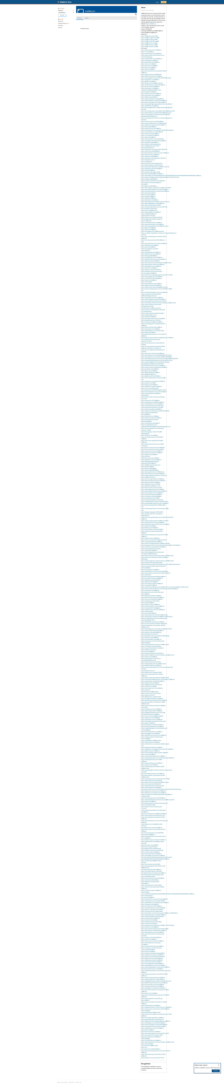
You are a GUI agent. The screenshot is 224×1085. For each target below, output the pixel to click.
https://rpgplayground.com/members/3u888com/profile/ (156, 981)
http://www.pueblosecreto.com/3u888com (152, 969)
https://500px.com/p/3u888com (149, 97)
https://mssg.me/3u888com (148, 194)
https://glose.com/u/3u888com (149, 371)
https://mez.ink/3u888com (148, 170)
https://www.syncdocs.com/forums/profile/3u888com (155, 1009)
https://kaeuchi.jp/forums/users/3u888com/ (152, 773)
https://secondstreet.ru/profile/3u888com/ (152, 963)
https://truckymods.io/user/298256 (150, 498)
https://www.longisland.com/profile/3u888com (153, 299)
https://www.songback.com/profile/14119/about (154, 475)
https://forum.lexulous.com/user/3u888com (152, 984)
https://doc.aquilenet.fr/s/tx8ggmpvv (151, 608)
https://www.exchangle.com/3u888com (151, 409)
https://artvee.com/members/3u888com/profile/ (154, 540)
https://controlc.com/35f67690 (149, 923)
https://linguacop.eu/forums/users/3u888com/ (153, 791)
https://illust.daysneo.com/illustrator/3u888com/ (154, 930)
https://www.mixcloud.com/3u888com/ (151, 93)
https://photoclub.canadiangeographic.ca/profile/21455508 (156, 275)
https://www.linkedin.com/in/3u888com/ (151, 58)
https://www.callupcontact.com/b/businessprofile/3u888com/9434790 (159, 358)
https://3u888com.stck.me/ (148, 477)
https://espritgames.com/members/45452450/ (153, 988)
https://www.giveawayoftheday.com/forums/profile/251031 (157, 360)
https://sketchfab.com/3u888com (150, 106)
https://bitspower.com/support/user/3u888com (153, 792)
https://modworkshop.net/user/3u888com (152, 946)
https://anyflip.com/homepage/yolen (151, 144)
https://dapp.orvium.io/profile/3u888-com (152, 958)
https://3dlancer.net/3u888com (149, 454)
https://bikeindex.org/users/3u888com (151, 418)
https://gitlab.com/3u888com (148, 81)
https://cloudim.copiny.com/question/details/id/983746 (155, 573)
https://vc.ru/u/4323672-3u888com (150, 135)
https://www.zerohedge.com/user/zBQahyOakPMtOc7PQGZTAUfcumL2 (160, 177)
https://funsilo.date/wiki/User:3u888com (151, 731)
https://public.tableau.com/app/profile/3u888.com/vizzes (156, 113)
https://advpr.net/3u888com (148, 801)
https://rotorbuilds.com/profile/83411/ (151, 646)
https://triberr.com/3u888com (149, 280)
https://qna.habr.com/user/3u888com (151, 128)
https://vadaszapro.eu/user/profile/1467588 (153, 901)
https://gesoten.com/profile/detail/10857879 (153, 956)
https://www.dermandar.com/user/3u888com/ (153, 365)
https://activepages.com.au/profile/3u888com (153, 1023)
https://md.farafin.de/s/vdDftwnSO (150, 918)
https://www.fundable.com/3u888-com (151, 639)
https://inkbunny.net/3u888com (149, 384)
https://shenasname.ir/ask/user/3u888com (152, 597)
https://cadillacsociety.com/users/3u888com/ (153, 609)
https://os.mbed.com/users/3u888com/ (151, 278)
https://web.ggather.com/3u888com (150, 733)
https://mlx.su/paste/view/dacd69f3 (150, 864)
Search (60, 27)
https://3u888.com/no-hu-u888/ (149, 45)
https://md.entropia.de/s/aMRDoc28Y (151, 784)
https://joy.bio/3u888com (147, 602)
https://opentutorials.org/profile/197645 (151, 562)
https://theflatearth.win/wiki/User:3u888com (153, 622)
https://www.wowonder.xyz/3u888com (151, 854)
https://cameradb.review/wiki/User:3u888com (153, 756)
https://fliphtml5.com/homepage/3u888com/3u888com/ (155, 1021)
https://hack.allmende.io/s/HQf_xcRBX (151, 885)
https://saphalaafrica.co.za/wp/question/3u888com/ (155, 902)
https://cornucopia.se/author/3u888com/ (152, 583)
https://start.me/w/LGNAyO (148, 193)
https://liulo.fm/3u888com (148, 834)
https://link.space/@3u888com (149, 255)
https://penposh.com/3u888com (149, 765)
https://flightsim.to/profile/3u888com (151, 580)
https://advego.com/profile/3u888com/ (151, 937)
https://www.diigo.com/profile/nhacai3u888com (153, 140)
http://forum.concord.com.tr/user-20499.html (153, 447)
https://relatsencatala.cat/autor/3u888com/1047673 (154, 520)
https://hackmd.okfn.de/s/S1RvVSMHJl (151, 922)
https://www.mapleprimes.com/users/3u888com (154, 391)
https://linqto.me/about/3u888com (150, 683)
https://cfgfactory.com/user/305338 (150, 484)
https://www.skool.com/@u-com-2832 (151, 205)
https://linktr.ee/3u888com (148, 69)
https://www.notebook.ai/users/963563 (151, 780)
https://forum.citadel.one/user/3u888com (152, 493)
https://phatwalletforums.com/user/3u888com (153, 965)
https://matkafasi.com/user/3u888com (151, 709)
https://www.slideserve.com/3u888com (151, 283)
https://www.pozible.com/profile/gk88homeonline (154, 287)
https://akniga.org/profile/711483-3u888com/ (153, 979)
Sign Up (164, 2)
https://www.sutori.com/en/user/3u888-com (152, 353)
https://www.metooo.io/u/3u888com (150, 329)
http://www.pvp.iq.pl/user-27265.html (151, 320)
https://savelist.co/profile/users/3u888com (152, 986)
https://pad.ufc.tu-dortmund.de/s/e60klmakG (153, 181)
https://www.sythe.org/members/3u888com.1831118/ (155, 167)
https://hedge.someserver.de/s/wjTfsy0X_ (152, 850)
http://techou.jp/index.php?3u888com (151, 869)
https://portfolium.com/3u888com (150, 369)
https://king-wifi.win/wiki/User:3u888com (152, 747)
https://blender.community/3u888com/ (151, 632)
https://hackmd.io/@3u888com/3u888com (152, 174)
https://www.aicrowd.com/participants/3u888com (154, 367)
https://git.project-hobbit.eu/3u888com (151, 595)
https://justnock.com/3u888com (149, 993)
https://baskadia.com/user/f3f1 (149, 634)
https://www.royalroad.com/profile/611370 (152, 1019)
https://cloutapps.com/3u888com (150, 904)
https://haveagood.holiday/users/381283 (152, 500)
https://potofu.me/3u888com (148, 316)
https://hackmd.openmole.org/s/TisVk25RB (152, 786)
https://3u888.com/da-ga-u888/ (149, 39)
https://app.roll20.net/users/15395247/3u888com (154, 243)
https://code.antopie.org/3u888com (150, 423)
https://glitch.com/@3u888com (149, 186)
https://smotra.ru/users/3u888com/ (150, 604)
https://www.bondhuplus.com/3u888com (152, 763)
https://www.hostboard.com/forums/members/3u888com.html (157, 1042)
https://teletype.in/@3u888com (149, 179)
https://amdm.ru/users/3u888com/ (150, 538)
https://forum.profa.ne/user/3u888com (151, 906)
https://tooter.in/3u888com (148, 951)
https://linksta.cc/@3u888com (149, 468)
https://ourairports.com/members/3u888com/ (153, 381)
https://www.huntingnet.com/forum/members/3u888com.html (157, 561)
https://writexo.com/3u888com (149, 656)
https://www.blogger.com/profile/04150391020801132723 (156, 78)
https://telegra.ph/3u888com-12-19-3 (150, 486)
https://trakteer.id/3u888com (148, 526)
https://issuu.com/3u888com (148, 67)
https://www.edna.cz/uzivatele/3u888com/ (152, 724)
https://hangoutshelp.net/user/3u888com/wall (153, 663)
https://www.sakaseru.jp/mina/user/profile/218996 (154, 928)
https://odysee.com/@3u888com (149, 156)
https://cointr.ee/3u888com (148, 754)
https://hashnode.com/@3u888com (150, 151)
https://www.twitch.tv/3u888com (149, 60)
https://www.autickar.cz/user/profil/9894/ (152, 529)
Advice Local (60, 1082)
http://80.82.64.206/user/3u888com (150, 714)
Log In (157, 2)
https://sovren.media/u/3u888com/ (150, 852)
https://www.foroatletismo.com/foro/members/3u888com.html (157, 655)
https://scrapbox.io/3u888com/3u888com (152, 322)
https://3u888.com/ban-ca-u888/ (149, 46)
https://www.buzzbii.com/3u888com (150, 742)
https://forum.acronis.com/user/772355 (151, 487)
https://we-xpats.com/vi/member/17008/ (152, 1035)
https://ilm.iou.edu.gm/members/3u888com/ (152, 479)
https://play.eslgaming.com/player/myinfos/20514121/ (155, 201)
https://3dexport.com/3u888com (149, 435)
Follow (62, 15)
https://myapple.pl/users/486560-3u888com (152, 402)
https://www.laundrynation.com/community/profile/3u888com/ (157, 758)
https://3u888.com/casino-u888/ (149, 36)
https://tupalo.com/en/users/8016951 (151, 269)
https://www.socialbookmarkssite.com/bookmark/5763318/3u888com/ (159, 588)
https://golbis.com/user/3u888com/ (150, 751)
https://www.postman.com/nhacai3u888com (152, 522)
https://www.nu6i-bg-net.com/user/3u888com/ (153, 480)
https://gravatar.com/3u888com (149, 65)
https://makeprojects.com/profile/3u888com (152, 681)
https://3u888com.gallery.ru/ (148, 374)
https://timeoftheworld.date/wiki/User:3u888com (154, 700)
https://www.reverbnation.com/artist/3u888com (153, 102)
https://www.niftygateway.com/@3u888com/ (153, 203)
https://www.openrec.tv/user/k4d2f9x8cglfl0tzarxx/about (156, 355)
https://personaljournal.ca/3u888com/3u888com (154, 813)
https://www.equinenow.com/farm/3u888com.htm (154, 615)
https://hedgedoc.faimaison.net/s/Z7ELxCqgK (153, 712)
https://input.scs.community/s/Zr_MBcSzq (152, 909)
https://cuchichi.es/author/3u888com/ (151, 890)
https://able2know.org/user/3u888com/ (151, 386)
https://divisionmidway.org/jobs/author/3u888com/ (154, 752)
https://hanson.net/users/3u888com (150, 1031)
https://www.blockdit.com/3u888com (150, 1005)
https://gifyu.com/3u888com (148, 228)
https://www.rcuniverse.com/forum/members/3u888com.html (157, 555)
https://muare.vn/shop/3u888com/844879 (152, 716)
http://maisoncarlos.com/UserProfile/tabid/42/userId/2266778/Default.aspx (161, 789)
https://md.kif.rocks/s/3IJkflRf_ (149, 686)
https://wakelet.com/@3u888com (150, 142)
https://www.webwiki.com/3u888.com (151, 252)
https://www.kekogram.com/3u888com (151, 787)
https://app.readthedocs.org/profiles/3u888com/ (154, 100)
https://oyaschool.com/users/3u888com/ (152, 451)
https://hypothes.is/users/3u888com (151, 254)
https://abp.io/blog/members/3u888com (151, 711)
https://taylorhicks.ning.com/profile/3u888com (153, 125)
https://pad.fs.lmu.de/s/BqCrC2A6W (150, 172)
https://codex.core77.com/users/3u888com (152, 941)
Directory (60, 25)
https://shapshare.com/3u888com (150, 590)
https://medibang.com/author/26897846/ (152, 960)
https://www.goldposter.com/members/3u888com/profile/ (156, 629)
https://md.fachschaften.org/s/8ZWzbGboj (152, 916)
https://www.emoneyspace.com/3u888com (152, 224)
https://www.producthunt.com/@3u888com (152, 99)
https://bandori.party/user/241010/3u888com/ (153, 798)
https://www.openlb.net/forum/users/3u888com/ (154, 491)
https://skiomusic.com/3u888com (150, 637)
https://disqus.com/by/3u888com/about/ (152, 83)
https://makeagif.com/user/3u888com (151, 266)
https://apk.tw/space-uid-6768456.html (151, 74)
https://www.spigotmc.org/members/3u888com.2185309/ (156, 187)
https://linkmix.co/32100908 (148, 383)
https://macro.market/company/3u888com (152, 630)
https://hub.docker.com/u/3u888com (150, 95)
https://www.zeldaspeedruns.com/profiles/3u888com (155, 967)
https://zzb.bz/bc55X (146, 282)
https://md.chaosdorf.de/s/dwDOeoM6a (152, 911)
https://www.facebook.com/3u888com (151, 50)
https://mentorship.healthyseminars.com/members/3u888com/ (158, 679)
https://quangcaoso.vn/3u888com (150, 79)
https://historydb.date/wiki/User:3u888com (152, 726)
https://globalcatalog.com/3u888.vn (150, 372)
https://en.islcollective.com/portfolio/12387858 (153, 1026)
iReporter (60, 21)
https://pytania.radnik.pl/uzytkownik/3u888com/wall (155, 677)
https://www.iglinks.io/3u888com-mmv (151, 740)
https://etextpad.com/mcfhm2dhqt (150, 601)
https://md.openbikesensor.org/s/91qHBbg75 (153, 908)
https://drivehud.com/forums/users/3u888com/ (153, 735)
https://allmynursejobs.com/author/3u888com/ (153, 840)
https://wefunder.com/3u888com (150, 927)
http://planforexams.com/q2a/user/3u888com (153, 873)
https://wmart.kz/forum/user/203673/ (151, 662)
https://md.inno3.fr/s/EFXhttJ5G (149, 920)
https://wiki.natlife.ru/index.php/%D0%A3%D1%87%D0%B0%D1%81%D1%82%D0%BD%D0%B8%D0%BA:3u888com (171, 175)
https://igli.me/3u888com (147, 466)
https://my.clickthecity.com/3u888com (151, 1040)
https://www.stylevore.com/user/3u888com (152, 932)
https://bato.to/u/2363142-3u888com (150, 482)
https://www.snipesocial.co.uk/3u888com (152, 688)
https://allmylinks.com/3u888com (150, 200)
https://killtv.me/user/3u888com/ (149, 527)
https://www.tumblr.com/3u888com (150, 62)
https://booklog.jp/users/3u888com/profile (152, 231)
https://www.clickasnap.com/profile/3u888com (153, 915)
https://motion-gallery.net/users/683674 (151, 276)
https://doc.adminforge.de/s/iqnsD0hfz (151, 871)
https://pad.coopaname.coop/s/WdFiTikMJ (152, 833)
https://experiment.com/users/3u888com (152, 297)
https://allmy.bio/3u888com (148, 332)
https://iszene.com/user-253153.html (151, 693)
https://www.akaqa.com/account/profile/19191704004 (155, 779)
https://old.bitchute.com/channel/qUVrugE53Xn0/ (154, 149)
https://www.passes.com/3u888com (150, 718)
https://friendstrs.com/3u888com (150, 845)
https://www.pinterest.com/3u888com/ (151, 53)
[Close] (218, 1065)
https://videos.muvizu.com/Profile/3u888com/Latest (155, 782)
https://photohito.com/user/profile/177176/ (152, 1057)
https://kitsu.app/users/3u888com (150, 569)
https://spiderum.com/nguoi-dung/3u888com (153, 953)
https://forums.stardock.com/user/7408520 (152, 449)
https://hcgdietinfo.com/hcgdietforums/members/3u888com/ (157, 749)
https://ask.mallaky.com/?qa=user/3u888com (153, 855)
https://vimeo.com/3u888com (149, 64)
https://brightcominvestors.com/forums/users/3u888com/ (156, 1007)
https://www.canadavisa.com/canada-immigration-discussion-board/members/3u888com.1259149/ (151, 306)
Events (87, 18)
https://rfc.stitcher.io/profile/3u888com (151, 496)
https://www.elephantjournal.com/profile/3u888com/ (155, 191)
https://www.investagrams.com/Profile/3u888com (154, 1024)
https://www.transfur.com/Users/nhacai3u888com (154, 899)
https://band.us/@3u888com (148, 126)
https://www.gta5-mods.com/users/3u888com (153, 318)
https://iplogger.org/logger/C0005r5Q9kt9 (152, 512)
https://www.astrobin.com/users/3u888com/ (153, 264)
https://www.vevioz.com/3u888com (150, 400)
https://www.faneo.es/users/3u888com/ (151, 719)
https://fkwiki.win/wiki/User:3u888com (151, 665)
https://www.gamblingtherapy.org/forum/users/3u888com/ (156, 104)
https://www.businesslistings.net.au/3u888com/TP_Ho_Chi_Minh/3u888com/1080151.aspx (164, 587)
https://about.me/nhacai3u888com (150, 86)
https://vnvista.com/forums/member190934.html (154, 623)
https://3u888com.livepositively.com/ (150, 465)
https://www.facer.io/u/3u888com (150, 416)
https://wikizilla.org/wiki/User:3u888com (151, 76)
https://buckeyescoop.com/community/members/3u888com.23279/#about (160, 545)
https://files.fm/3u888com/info (149, 210)
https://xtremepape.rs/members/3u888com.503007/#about (156, 616)
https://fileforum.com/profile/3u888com (151, 327)
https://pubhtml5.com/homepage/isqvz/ (151, 163)
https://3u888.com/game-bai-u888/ (150, 38)
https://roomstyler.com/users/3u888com (152, 578)
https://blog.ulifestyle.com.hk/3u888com (151, 257)
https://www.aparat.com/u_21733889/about (152, 472)
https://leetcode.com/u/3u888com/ (150, 154)
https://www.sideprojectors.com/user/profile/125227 (155, 1033)
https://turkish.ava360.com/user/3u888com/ (152, 606)
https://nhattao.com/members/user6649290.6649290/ (155, 411)
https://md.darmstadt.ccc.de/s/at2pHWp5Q (152, 139)
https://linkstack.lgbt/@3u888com (150, 470)
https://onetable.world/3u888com (150, 880)
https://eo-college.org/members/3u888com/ (152, 1017)
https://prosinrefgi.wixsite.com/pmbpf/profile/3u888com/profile (158, 111)
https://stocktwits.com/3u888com (150, 245)
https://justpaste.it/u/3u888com (149, 582)
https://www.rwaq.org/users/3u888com (151, 962)
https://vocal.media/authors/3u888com (151, 222)
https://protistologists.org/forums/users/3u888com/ (155, 503)
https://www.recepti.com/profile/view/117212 (153, 815)
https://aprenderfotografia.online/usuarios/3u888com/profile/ (157, 799)
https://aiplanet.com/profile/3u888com (151, 285)
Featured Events (62, 23)
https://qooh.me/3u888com (148, 247)
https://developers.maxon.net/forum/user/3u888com (155, 524)
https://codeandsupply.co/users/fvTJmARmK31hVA (154, 501)
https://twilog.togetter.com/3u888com (151, 212)
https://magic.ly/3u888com (148, 196)
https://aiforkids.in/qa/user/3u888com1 (151, 494)
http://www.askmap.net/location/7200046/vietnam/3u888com (157, 337)
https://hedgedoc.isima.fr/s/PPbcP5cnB (151, 684)
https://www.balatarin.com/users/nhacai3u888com (154, 571)
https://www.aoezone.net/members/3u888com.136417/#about (157, 925)
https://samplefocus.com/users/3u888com (152, 1028)
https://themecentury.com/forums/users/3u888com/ (155, 153)
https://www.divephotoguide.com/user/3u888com (154, 292)
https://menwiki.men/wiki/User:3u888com (152, 698)
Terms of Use (78, 1082)
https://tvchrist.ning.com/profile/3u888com (152, 121)
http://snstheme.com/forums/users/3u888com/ (153, 259)
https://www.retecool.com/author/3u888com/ (153, 473)
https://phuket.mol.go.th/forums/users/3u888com (154, 983)
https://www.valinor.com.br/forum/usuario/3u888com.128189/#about (159, 913)
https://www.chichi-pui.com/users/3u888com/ (153, 977)
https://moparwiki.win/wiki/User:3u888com (152, 648)
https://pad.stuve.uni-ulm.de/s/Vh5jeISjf (151, 217)
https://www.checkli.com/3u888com (150, 261)
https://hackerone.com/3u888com (150, 133)
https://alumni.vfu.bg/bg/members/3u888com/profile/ (155, 543)
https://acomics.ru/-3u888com (149, 939)
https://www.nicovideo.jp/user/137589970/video (154, 123)
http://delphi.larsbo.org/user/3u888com (151, 827)
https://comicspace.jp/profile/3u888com (151, 541)
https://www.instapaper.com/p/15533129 (152, 165)
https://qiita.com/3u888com (148, 137)
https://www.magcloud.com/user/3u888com (152, 489)
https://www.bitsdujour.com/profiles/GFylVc (152, 330)
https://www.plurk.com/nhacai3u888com (151, 168)
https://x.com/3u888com (147, 51)
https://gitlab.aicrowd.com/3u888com (151, 376)
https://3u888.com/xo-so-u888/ (149, 43)
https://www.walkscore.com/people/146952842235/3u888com (157, 130)
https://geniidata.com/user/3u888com (151, 459)
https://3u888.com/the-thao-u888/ (150, 41)
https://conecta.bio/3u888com (149, 585)
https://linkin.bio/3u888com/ (148, 198)
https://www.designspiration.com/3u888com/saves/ (155, 226)
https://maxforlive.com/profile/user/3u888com (153, 547)
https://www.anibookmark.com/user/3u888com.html (155, 644)
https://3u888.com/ (151, 24)
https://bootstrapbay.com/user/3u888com (152, 404)
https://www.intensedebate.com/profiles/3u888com (155, 189)
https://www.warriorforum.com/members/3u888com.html (156, 262)
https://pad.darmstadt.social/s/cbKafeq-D (152, 653)
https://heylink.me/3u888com (149, 92)
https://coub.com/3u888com (148, 229)
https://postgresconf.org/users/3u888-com (152, 955)
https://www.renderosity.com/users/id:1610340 (153, 301)
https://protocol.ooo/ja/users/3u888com (151, 452)
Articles (79, 18)
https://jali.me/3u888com (147, 1030)
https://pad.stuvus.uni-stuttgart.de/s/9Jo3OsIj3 (153, 158)
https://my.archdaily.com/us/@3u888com (152, 132)
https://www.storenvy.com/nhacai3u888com (152, 878)
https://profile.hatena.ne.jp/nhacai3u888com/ (153, 85)
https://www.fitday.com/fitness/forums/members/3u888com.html (158, 303)
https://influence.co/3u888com (149, 268)
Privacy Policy (71, 1082)
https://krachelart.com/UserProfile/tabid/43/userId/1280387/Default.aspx (160, 564)
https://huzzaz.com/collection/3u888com (152, 599)
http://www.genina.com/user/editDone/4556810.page (155, 636)
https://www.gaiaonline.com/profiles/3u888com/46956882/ (156, 357)
